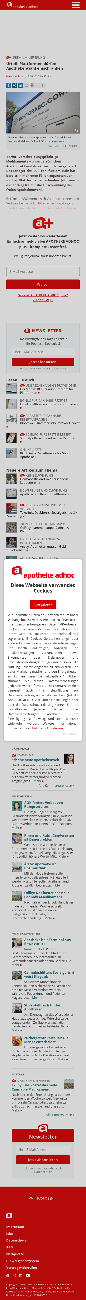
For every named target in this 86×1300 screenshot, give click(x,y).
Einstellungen (68, 734)
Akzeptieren (43, 605)
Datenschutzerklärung (47, 728)
